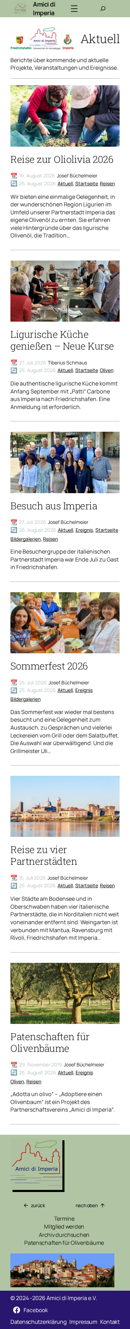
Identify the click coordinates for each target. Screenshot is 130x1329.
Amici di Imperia (44, 8)
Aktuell (65, 183)
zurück (38, 1205)
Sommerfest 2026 (49, 666)
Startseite (86, 183)
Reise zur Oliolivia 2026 (61, 159)
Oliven (106, 370)
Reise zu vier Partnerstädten (43, 855)
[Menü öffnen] (74, 8)
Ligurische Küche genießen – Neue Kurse (62, 340)
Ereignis (84, 530)
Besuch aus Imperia (53, 506)
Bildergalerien (25, 539)
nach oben (87, 1205)
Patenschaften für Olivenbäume (50, 1042)
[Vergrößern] (105, 1262)
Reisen (107, 183)
